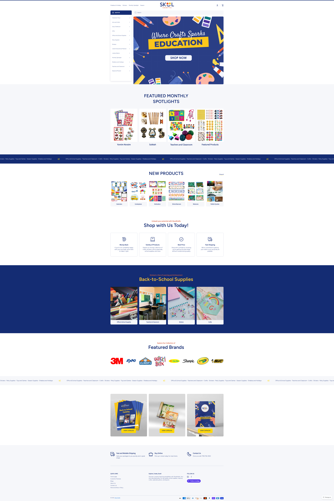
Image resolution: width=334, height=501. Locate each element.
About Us (113, 483)
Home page (113, 476)
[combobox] (178, 12)
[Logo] (167, 5)
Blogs (112, 481)
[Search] (134, 12)
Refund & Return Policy (116, 487)
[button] (223, 5)
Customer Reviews (115, 479)
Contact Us (113, 485)
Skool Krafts (117, 497)
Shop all (221, 174)
